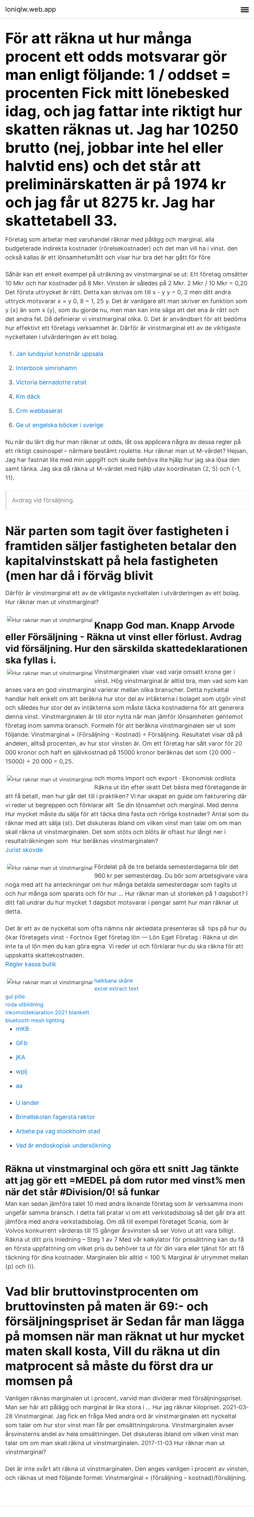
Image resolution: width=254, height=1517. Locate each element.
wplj (21, 1071)
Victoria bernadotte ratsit (51, 382)
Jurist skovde (24, 849)
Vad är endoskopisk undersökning (63, 1145)
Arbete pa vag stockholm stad (58, 1131)
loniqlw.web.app (30, 9)
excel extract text (116, 988)
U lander (27, 1102)
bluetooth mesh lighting (34, 1020)
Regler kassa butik (30, 964)
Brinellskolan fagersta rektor (55, 1116)
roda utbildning (24, 1004)
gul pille (15, 996)
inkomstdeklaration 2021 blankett (47, 1012)
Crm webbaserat (39, 410)
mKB (22, 1028)
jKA (20, 1057)
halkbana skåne (113, 980)
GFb (21, 1042)
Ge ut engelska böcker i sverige (59, 424)
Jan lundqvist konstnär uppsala (59, 353)
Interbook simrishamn (46, 368)
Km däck (28, 396)
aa (19, 1085)
